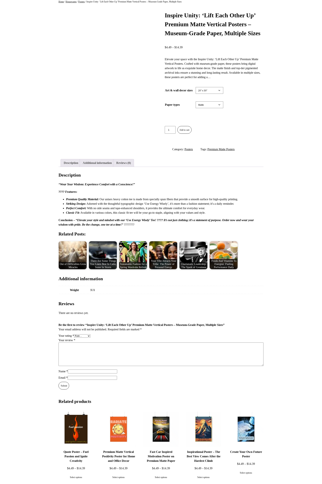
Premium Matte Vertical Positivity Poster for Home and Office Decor (118, 456)
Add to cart (184, 130)
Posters (81, 1)
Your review (67, 340)
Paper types (172, 104)
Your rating (66, 335)
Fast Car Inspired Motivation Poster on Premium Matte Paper (161, 456)
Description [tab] (71, 162)
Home (61, 1)
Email (63, 377)
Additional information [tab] (97, 162)
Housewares (71, 1)
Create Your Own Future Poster (246, 454)
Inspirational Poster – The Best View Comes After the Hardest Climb (203, 456)
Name (63, 371)
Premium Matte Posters (221, 149)
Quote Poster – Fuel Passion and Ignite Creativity (76, 456)
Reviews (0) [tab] (123, 162)
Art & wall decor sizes (179, 90)
